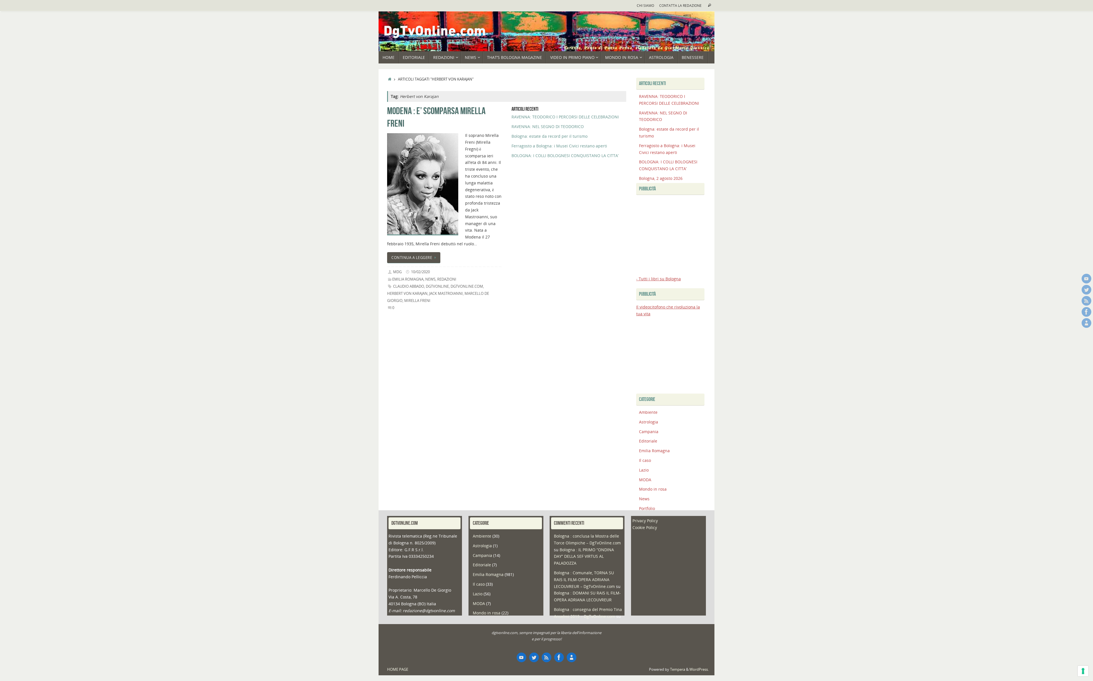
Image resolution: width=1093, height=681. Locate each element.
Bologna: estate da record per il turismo (549, 136)
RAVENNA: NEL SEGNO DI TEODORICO (547, 126)
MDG (397, 271)
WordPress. (699, 669)
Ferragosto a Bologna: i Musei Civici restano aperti (559, 146)
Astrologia (648, 422)
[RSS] (1086, 301)
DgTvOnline (437, 286)
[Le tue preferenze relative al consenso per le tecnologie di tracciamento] (1083, 671)
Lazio (644, 470)
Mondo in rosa (653, 489)
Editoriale (648, 441)
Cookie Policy (644, 527)
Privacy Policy (645, 520)
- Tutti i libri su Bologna (658, 278)
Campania (648, 431)
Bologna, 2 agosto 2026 (661, 178)
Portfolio (647, 508)
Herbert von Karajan (407, 293)
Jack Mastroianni (446, 293)
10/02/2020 (420, 271)
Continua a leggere (411, 257)
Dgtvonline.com (467, 286)
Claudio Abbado (408, 286)
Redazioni (446, 279)
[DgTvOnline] (1086, 278)
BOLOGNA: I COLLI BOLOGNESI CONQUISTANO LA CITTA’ (565, 155)
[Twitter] (1086, 290)
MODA (645, 479)
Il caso (645, 460)
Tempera (677, 669)
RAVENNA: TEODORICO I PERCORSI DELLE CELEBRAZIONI (565, 117)
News (430, 279)
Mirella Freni (417, 300)
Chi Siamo (645, 5)
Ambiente (648, 412)
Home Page (397, 669)
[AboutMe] (1086, 323)
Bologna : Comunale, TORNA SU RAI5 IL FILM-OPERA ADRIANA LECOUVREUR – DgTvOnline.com (584, 579)
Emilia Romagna (408, 279)
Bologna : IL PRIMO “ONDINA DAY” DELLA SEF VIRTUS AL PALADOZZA (584, 556)
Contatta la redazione (680, 5)
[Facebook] (1086, 312)
